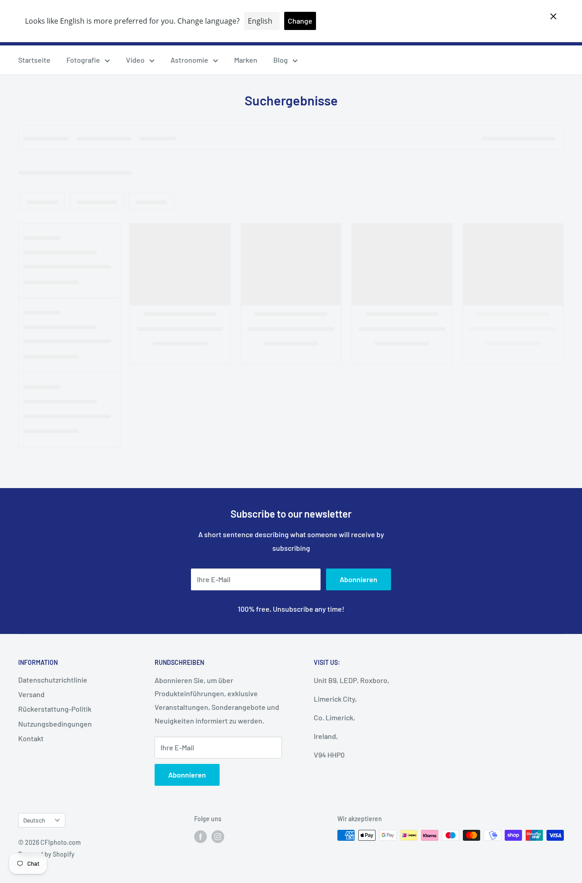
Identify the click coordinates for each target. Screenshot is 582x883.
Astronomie (189, 59)
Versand (31, 694)
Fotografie (83, 59)
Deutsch (34, 820)
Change (300, 20)
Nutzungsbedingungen (55, 723)
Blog (280, 59)
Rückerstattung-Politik (54, 708)
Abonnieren (358, 579)
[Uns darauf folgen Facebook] (200, 836)
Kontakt (31, 738)
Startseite (34, 59)
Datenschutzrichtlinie (52, 679)
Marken (245, 59)
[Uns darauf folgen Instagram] (217, 836)
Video (135, 59)
